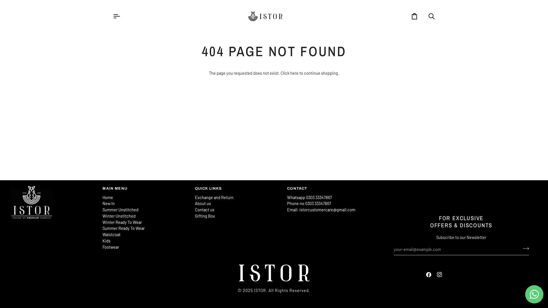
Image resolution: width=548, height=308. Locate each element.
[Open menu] (121, 16)
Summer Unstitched (120, 209)
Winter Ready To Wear (122, 222)
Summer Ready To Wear (123, 228)
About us (203, 203)
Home (107, 197)
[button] (53, 187)
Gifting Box (205, 215)
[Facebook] (428, 274)
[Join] (524, 248)
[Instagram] (439, 274)
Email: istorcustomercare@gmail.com (321, 209)
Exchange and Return (214, 197)
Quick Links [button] (208, 189)
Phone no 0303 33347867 (309, 203)
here (294, 73)
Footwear (110, 247)
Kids (106, 240)
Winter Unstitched (119, 215)
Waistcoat (111, 234)
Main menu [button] (114, 189)
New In (108, 203)
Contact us (204, 209)
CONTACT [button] (297, 189)
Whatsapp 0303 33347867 (309, 197)
